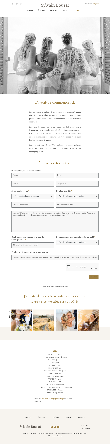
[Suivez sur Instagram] (16, 3)
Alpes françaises (66, 433)
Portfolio (54, 10)
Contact (77, 10)
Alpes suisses (78, 433)
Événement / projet (20, 191)
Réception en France (55, 436)
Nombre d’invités (64, 191)
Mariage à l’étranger (29, 433)
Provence (41, 433)
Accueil (30, 10)
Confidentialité (86, 428)
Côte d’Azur (49, 433)
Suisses (57, 433)
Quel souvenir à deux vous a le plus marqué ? (30, 252)
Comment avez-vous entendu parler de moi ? (75, 237)
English (96, 4)
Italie (85, 433)
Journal (66, 10)
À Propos (42, 10)
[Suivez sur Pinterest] (58, 427)
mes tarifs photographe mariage (53, 399)
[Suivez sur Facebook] (12, 3)
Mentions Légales (85, 426)
